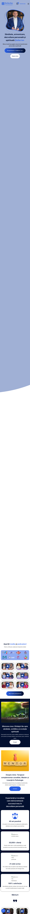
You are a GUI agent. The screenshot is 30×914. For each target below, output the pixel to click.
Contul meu (22, 3)
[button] (7, 666)
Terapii (15, 742)
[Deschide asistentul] (3, 911)
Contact (15, 788)
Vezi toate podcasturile (15, 693)
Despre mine (15, 56)
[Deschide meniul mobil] (28, 3)
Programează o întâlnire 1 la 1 (15, 50)
